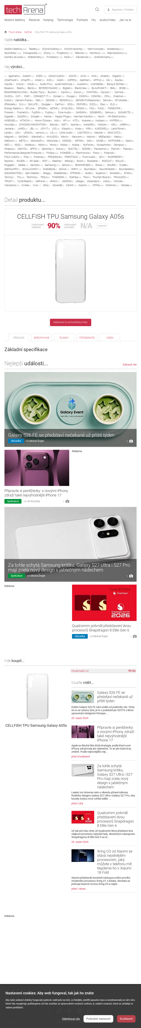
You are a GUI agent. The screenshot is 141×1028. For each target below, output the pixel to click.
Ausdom (83, 84)
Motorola (54, 140)
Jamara (10, 128)
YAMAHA (112, 185)
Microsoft (38, 140)
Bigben (68, 88)
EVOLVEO (68, 108)
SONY (76, 169)
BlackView (82, 88)
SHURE (112, 165)
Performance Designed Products (24, 152)
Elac (104, 104)
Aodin (61, 80)
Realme (57, 160)
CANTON (92, 92)
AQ (109, 80)
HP (67, 120)
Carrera (120, 92)
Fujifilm (37, 112)
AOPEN (72, 80)
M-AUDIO (53, 136)
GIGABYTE (125, 112)
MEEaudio (105, 136)
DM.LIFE (34, 104)
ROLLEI (120, 160)
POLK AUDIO (13, 156)
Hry (93, 20)
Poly (28, 156)
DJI (22, 104)
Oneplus (10, 148)
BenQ (32, 88)
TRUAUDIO (121, 177)
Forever (9, 112)
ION (114, 124)
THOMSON (59, 177)
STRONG (76, 173)
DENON (52, 100)
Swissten (116, 173)
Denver (108, 100)
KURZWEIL (102, 128)
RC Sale (35, 160)
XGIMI (71, 185)
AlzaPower (11, 80)
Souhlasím (126, 1018)
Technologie (65, 20)
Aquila (119, 80)
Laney (8, 132)
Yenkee (126, 185)
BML (114, 88)
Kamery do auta (15, 57)
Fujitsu (50, 112)
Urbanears (94, 181)
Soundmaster (108, 169)
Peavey (128, 148)
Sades (23, 165)
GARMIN (82, 112)
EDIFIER (82, 104)
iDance (54, 124)
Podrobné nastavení (98, 1018)
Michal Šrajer (36, 440)
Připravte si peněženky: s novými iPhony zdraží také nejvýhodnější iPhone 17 (36, 493)
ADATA (74, 75)
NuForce (89, 144)
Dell (40, 100)
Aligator (118, 75)
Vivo (37, 185)
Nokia (65, 144)
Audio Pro (46, 84)
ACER (41, 75)
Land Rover (118, 128)
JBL (34, 128)
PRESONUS (55, 156)
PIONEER (67, 152)
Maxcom (78, 136)
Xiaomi (84, 185)
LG (54, 132)
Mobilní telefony (14, 20)
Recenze (34, 20)
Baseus (9, 88)
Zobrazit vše (130, 364)
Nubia (76, 144)
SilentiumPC (12, 169)
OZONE (87, 148)
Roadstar (93, 160)
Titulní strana (15, 32)
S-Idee (124, 165)
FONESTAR (115, 108)
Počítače (82, 20)
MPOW (80, 140)
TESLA (45, 177)
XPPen (98, 185)
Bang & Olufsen (117, 84)
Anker (40, 80)
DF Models (122, 100)
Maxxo (92, 136)
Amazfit (27, 80)
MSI (91, 140)
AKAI (84, 75)
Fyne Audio (66, 112)
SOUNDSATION (14, 173)
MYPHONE (116, 140)
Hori (57, 120)
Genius (110, 112)
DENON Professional (88, 100)
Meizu (118, 136)
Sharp (100, 165)
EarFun (60, 104)
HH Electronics (117, 116)
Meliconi (10, 140)
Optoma (48, 148)
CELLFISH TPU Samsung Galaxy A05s (53, 32)
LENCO (29, 132)
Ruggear (10, 165)
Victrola (118, 181)
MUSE (101, 140)
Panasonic (101, 148)
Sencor (67, 165)
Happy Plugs (63, 116)
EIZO (94, 104)
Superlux (102, 173)
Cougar (71, 96)
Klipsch (67, 128)
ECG (71, 104)
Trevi (87, 177)
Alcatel (105, 75)
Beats (21, 88)
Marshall (38, 136)
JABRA (125, 124)
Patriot (116, 148)
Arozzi (21, 84)
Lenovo (42, 132)
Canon (66, 92)
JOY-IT (45, 128)
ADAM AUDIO (57, 75)
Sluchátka (12, 53)
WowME (58, 185)
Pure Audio (89, 156)
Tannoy (9, 177)
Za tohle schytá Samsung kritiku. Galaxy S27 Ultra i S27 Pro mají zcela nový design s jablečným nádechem (69, 567)
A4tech (28, 75)
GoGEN (23, 116)
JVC (56, 128)
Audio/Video (107, 20)
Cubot (9, 100)
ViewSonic (11, 185)
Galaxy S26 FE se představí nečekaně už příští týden (61, 435)
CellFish (28, 32)
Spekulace (13, 501)
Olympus (120, 144)
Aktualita (16, 440)
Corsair (59, 96)
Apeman (85, 80)
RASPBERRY (116, 156)
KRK (89, 128)
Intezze (103, 124)
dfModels (10, 104)
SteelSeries (61, 173)
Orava (61, 148)
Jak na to (125, 20)
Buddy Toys (38, 92)
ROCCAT (108, 160)
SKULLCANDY (31, 169)
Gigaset (9, 116)
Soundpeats (127, 169)
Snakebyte (50, 169)
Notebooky (115, 48)
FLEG (102, 108)
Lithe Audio (67, 132)
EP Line (31, 108)
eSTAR (55, 108)
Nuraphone (104, 144)
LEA (18, 132)
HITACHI (26, 120)
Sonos (64, 169)
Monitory (98, 53)
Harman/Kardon (85, 116)
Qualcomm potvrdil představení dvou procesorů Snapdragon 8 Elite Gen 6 (101, 628)
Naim (130, 140)
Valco (107, 181)
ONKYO (23, 148)
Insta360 (89, 124)
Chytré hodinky (52, 48)
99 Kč (132, 671)
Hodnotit (102, 226)
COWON (97, 96)
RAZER (22, 160)
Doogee (47, 104)
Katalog (48, 20)
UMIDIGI (68, 181)
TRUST (9, 181)
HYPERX (116, 120)
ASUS (32, 84)
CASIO (9, 96)
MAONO (24, 136)
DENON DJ (66, 100)
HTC (76, 120)
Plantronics (83, 152)
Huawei (88, 120)
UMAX (55, 181)
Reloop (70, 160)
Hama (48, 116)
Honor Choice (43, 120)
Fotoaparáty (32, 53)
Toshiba (75, 177)
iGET (65, 124)
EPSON (43, 108)
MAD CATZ (115, 132)
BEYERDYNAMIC (50, 88)
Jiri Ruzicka (33, 501)
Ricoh (81, 160)
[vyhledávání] (97, 9)
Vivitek (26, 185)
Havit (102, 116)
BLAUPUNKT (100, 88)
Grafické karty (103, 57)
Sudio (89, 173)
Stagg (47, 173)
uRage (80, 181)
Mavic (65, 136)
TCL (21, 177)
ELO (114, 104)
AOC (51, 80)
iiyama (76, 124)
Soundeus (90, 169)
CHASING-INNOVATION (33, 124)
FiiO (92, 108)
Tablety (34, 48)
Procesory (54, 57)
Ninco (54, 144)
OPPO (35, 148)
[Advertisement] (104, 480)
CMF (28, 96)
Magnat (10, 136)
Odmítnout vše (71, 1018)
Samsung (52, 165)
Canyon (107, 92)
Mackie (100, 132)
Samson (36, 165)
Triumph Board (102, 177)
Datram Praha (24, 100)
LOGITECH (85, 132)
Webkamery (36, 57)
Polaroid (110, 152)
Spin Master (33, 173)
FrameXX (23, 112)
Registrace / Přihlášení (123, 9)
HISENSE (11, 120)
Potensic (40, 156)
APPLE (98, 80)
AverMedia (98, 84)
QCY (102, 156)
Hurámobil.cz (80, 671)
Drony (49, 53)
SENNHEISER (84, 165)
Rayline (9, 160)
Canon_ (79, 92)
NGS (19, 144)
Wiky (47, 185)
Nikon (43, 144)
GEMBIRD (96, 112)
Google (36, 116)
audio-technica (65, 84)
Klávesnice (84, 57)
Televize (81, 53)
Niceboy (30, 144)
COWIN (84, 96)
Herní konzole (96, 48)
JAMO (22, 128)
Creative (119, 96)
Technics (32, 177)
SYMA (128, 173)
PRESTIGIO (73, 156)
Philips (52, 152)
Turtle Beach (25, 181)
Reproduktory (117, 53)
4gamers (14, 75)
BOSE (124, 88)
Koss (79, 128)
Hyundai (10, 124)
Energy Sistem (14, 108)
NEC (8, 144)
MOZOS (67, 140)
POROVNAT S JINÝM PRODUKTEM (70, 322)
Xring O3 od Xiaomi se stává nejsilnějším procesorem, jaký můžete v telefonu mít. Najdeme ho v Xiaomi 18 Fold (115, 862)
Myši (69, 57)
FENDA (82, 108)
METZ (24, 140)
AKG (95, 75)
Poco (97, 152)
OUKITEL (74, 148)
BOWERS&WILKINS (16, 92)
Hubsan (101, 120)
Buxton (53, 92)
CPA (107, 96)
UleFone (41, 181)
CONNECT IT (42, 96)
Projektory (65, 53)
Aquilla (9, 84)
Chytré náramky (75, 48)
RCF (46, 160)
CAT (19, 96)
